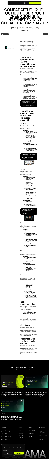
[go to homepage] (24, 3)
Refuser (8, 453)
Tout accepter (18, 453)
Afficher (11, 39)
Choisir (13, 455)
